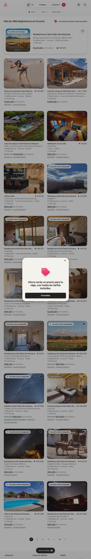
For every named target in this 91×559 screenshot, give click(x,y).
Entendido (45, 295)
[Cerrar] (65, 260)
